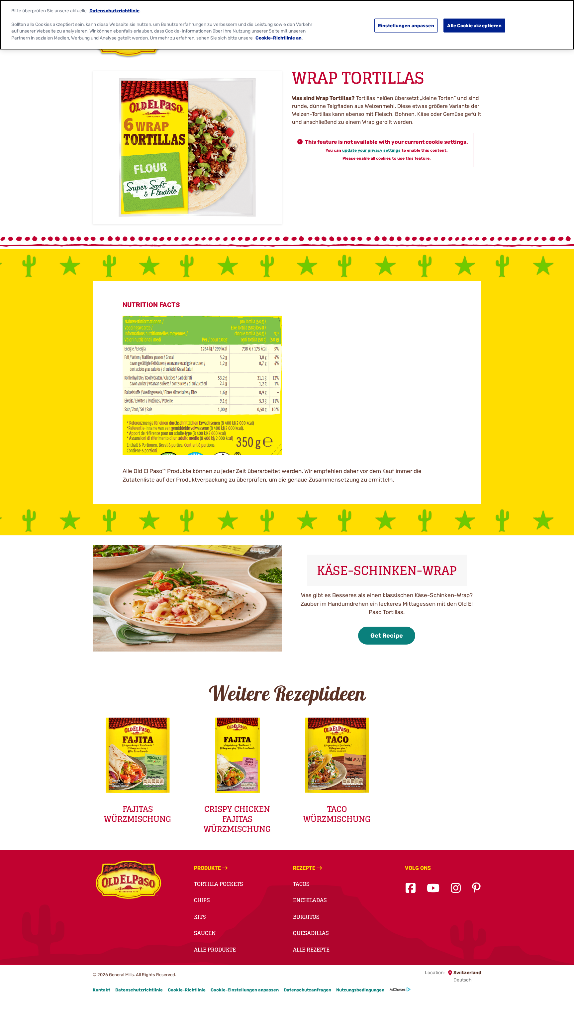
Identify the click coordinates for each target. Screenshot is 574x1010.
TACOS (301, 884)
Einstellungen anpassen (406, 25)
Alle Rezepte (311, 949)
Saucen (205, 933)
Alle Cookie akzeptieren (474, 25)
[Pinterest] (476, 888)
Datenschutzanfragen (307, 989)
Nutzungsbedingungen (360, 989)
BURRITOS (306, 916)
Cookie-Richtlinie (187, 989)
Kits (200, 916)
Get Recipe (386, 635)
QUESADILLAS (311, 933)
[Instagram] (455, 888)
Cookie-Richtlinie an (278, 37)
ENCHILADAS (310, 900)
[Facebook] (410, 888)
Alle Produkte (215, 949)
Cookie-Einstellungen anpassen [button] (245, 989)
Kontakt (101, 989)
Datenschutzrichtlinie (139, 989)
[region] (287, 24)
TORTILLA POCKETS (218, 884)
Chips (202, 900)
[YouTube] (433, 888)
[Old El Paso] (128, 881)
